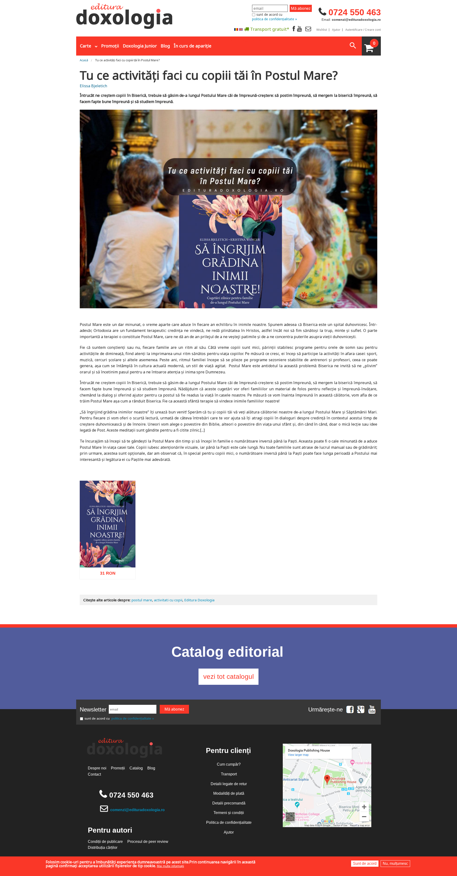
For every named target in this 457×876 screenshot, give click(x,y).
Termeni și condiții (229, 813)
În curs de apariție (192, 46)
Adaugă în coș (101, 596)
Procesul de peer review (147, 842)
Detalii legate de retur (229, 784)
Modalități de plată (228, 793)
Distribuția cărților (102, 847)
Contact (94, 774)
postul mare (141, 600)
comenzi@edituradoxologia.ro (137, 810)
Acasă (84, 60)
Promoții (110, 46)
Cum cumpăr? (229, 764)
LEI (111, 575)
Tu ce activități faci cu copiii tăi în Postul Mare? (127, 60)
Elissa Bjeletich (93, 85)
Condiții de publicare (105, 842)
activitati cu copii (168, 600)
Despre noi (97, 768)
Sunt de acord (365, 863)
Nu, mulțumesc (395, 863)
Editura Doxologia (199, 600)
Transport (229, 774)
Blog (165, 46)
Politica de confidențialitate (229, 822)
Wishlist (321, 29)
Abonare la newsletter (238, 41)
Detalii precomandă (228, 803)
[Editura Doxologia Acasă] (125, 15)
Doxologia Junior (140, 46)
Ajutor (336, 29)
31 (105, 575)
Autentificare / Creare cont (363, 29)
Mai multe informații (170, 866)
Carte (85, 46)
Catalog (136, 768)
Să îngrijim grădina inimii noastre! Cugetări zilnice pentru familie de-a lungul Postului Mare (108, 551)
